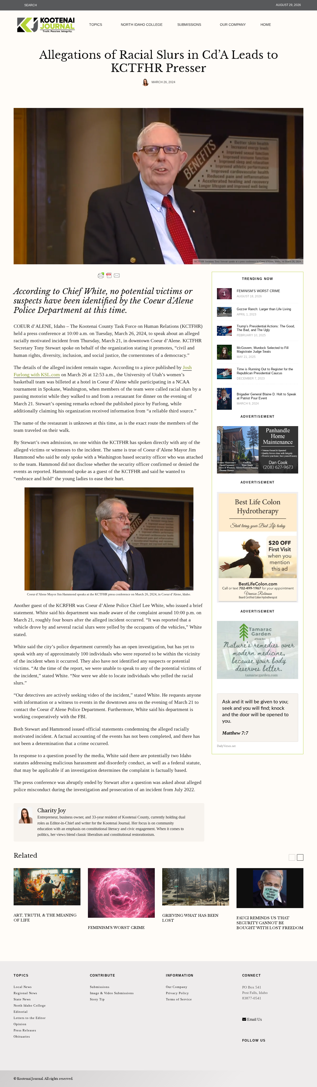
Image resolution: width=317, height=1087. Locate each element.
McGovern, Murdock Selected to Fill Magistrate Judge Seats (263, 350)
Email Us (254, 1019)
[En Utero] (121, 893)
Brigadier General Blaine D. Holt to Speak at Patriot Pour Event (266, 396)
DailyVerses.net (226, 746)
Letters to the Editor (30, 1018)
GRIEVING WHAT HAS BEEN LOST (190, 918)
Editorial (21, 1012)
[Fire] (195, 887)
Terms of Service (179, 999)
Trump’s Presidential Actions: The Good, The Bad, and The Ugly (266, 328)
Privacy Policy (177, 993)
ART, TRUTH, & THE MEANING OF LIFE (45, 917)
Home (266, 25)
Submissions (189, 25)
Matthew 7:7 (235, 733)
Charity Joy (51, 811)
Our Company (233, 25)
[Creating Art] (47, 887)
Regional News (25, 993)
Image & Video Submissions (112, 993)
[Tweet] (150, 95)
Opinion (20, 1024)
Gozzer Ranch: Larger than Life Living (264, 309)
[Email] (163, 95)
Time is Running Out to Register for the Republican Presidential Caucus (265, 371)
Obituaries (22, 1036)
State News (22, 999)
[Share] (137, 95)
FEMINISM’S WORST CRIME (258, 291)
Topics (95, 25)
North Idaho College (141, 25)
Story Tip (97, 999)
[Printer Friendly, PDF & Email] (109, 275)
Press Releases (25, 1030)
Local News (23, 987)
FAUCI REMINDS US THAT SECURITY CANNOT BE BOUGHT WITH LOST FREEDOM (270, 923)
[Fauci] (270, 888)
